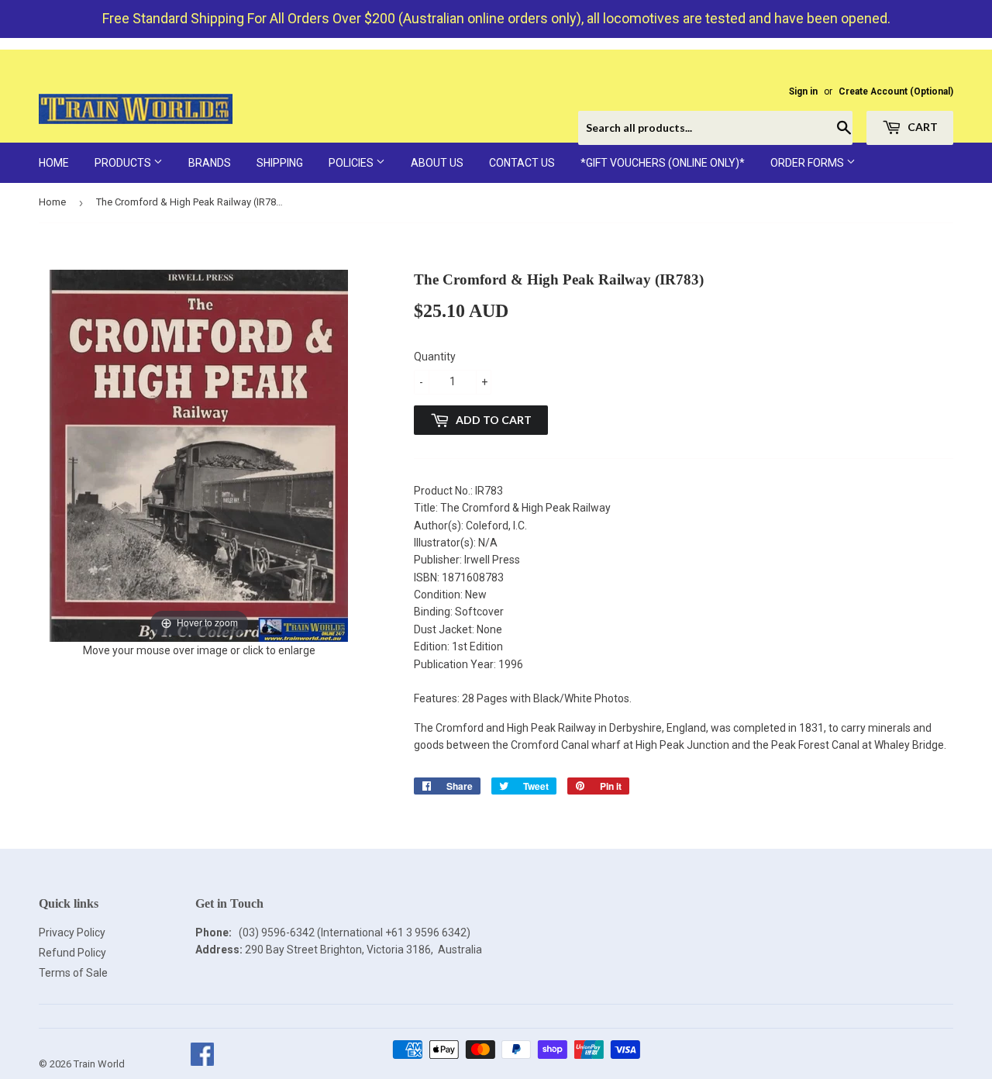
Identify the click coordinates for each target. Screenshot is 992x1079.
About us (437, 163)
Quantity (435, 356)
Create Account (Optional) (896, 91)
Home (54, 163)
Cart (921, 126)
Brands (209, 163)
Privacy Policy (72, 932)
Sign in (803, 91)
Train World (99, 1064)
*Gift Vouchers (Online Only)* (662, 163)
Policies (352, 163)
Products (124, 163)
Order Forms (808, 163)
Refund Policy (72, 952)
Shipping (280, 163)
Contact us (522, 163)
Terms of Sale (73, 973)
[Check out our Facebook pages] (201, 1064)
